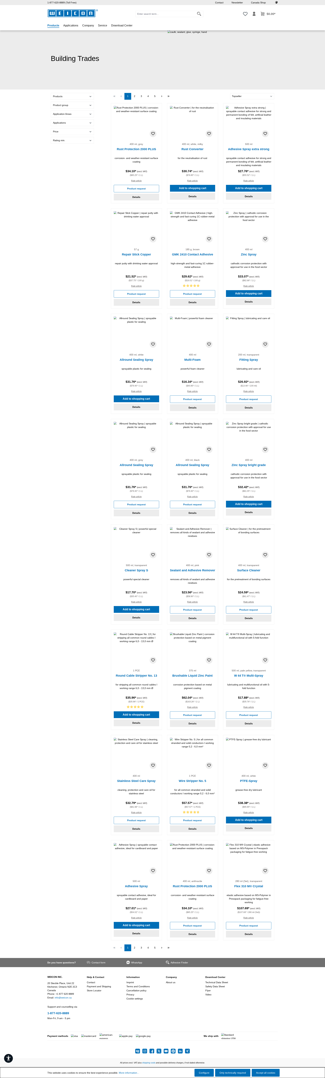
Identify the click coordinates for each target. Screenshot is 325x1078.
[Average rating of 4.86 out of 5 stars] (192, 813)
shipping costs (148, 1063)
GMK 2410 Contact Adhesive (192, 254)
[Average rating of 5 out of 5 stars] (192, 286)
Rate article (136, 181)
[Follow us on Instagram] (145, 1051)
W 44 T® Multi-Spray (248, 675)
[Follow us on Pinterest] (174, 1051)
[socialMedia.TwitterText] (160, 1051)
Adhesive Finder (179, 962)
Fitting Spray (248, 359)
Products (57, 96)
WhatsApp (136, 962)
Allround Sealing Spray (136, 359)
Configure (204, 1072)
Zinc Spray (248, 254)
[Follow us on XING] (187, 1051)
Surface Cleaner (248, 570)
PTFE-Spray (248, 781)
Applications (59, 122)
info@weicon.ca (63, 997)
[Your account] (254, 13)
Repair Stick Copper (136, 254)
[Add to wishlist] (153, 133)
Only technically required (233, 1072)
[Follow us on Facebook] (153, 1051)
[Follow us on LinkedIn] (181, 1051)
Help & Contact (95, 977)
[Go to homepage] (72, 13)
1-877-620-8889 (58, 1013)
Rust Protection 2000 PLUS (136, 149)
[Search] (199, 14)
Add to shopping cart (192, 188)
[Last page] (168, 96)
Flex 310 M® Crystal (248, 886)
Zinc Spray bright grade (249, 465)
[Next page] (161, 96)
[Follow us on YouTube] (167, 1051)
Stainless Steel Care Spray (136, 781)
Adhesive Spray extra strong (248, 149)
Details (136, 197)
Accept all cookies (265, 1072)
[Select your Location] (276, 2)
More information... (129, 1072)
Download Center (215, 977)
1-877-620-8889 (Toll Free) (62, 2)
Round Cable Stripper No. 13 (136, 675)
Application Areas (62, 114)
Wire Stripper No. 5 (192, 781)
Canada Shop (258, 2)
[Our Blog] (138, 1051)
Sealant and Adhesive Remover (192, 570)
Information (133, 977)
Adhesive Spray (136, 886)
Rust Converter (192, 149)
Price (55, 131)
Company (171, 977)
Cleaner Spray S (136, 570)
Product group (60, 105)
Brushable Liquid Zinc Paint (192, 675)
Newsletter (237, 2)
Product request (136, 188)
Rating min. (59, 140)
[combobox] (165, 14)
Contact (219, 2)
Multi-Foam (192, 359)
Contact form (98, 962)
